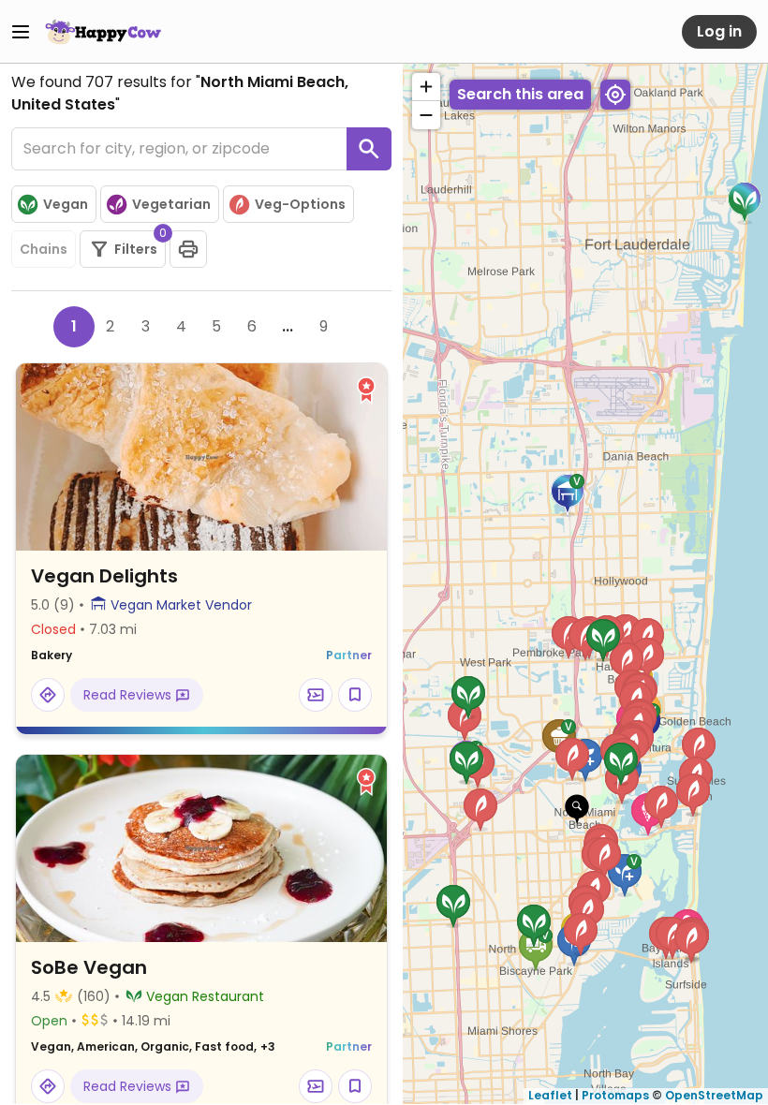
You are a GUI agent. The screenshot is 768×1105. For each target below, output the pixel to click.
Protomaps (615, 1095)
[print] (188, 249)
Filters (140, 244)
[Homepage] (103, 32)
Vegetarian (171, 204)
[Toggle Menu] (20, 31)
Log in (719, 31)
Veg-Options (300, 204)
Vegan (65, 204)
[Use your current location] (615, 95)
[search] (369, 148)
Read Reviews (129, 694)
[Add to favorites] (355, 695)
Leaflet (550, 1095)
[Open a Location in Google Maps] (48, 695)
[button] (577, 810)
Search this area (520, 94)
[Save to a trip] (315, 695)
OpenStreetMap (714, 1095)
